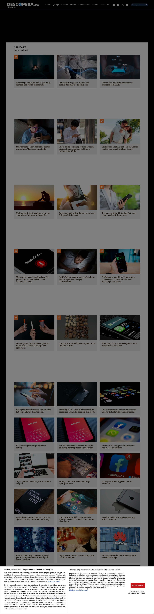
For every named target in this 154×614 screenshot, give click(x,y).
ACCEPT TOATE (137, 585)
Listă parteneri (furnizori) (78, 590)
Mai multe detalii (54, 581)
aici (54, 598)
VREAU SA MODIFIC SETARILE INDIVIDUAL (136, 592)
